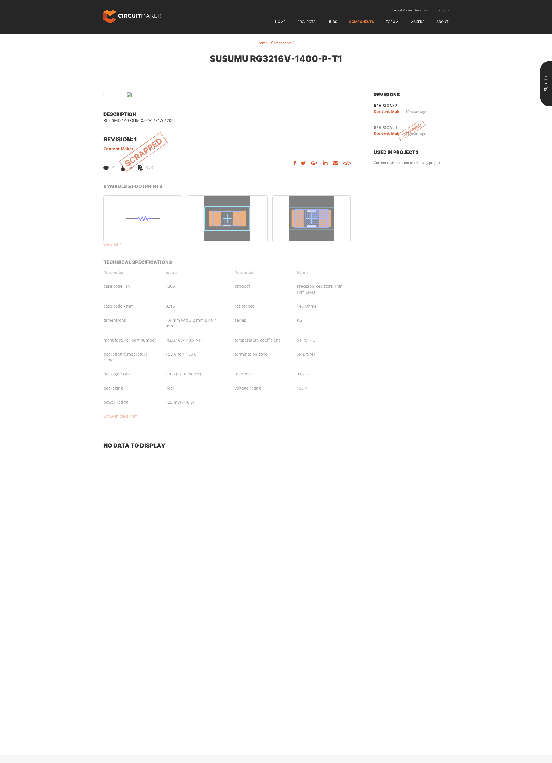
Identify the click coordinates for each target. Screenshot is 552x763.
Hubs (332, 21)
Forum (392, 21)
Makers (417, 21)
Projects (306, 21)
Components (361, 21)
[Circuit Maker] (132, 16)
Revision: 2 (385, 105)
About (442, 21)
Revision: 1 (385, 127)
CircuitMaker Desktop (409, 10)
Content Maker (118, 149)
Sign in (443, 10)
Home (280, 21)
